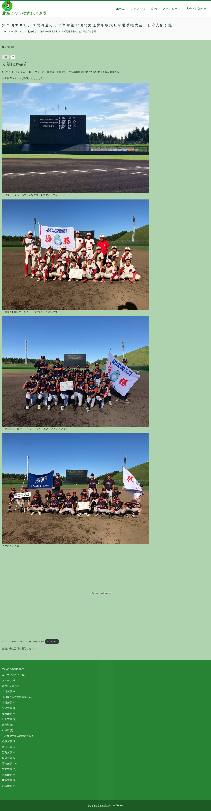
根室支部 (7, 741)
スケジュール (171, 9)
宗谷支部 (7, 708)
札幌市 (5, 730)
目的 (154, 9)
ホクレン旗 (8, 686)
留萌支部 (7, 758)
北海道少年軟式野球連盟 (24, 13)
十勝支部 (7, 702)
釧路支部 (7, 785)
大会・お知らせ (196, 9)
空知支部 (7, 769)
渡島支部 (7, 752)
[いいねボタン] (5, 57)
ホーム (120, 9)
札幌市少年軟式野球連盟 (15, 735)
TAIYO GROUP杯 (11, 669)
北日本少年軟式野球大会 (15, 697)
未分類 (5, 724)
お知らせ (7, 680)
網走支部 (7, 774)
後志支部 (7, 713)
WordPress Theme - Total (98, 805)
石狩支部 (7, 763)
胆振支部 (7, 780)
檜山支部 (7, 747)
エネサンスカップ (11, 674)
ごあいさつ (138, 9)
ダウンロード (52, 641)
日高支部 (7, 719)
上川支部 (7, 691)
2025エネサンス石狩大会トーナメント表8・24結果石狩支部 (23, 641)
